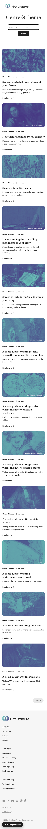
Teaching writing (8, 766)
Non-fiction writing (9, 758)
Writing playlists (8, 784)
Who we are (6, 731)
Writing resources (8, 788)
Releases (5, 736)
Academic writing (8, 762)
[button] (39, 6)
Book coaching (7, 771)
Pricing (5, 740)
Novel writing (7, 753)
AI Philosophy (7, 812)
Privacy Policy (7, 807)
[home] (17, 6)
